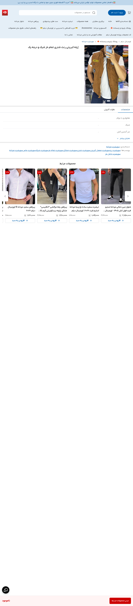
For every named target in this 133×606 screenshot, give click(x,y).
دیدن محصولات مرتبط (120, 601)
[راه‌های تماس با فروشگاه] (5, 590)
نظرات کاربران (109, 109)
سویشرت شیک (42, 150)
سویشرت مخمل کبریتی (100, 150)
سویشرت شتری (83, 150)
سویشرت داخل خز (113, 154)
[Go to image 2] (105, 100)
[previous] (128, 196)
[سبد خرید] (129, 12)
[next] (5, 196)
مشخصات (125, 109)
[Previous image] (85, 74)
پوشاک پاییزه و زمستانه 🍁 (107, 41)
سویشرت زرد (115, 150)
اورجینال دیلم (126, 41)
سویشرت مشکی (70, 150)
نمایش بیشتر (125, 138)
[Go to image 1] (108, 100)
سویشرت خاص (29, 150)
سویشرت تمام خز (55, 150)
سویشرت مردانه (88, 41)
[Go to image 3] (103, 100)
